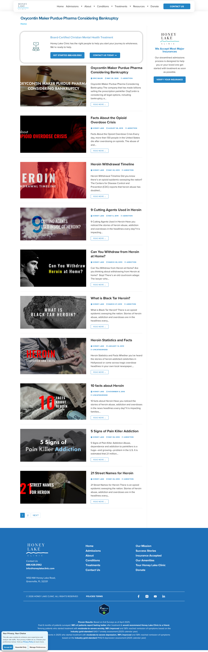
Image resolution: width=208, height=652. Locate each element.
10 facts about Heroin (107, 385)
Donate (155, 6)
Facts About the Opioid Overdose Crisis (108, 120)
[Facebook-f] (138, 596)
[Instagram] (146, 596)
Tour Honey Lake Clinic (151, 565)
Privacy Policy (28, 642)
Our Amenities (145, 560)
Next (36, 515)
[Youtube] (155, 596)
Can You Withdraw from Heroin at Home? (115, 254)
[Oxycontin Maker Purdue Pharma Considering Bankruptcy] (53, 86)
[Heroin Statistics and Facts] (53, 356)
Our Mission (143, 546)
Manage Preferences (38, 647)
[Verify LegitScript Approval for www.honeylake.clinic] (104, 614)
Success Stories (146, 551)
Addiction (128, 78)
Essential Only (20, 647)
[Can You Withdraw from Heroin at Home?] (53, 268)
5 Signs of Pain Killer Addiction (115, 431)
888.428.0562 (34, 565)
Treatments (121, 6)
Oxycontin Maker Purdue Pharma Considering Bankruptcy (116, 70)
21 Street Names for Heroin (112, 473)
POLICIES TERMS (94, 596)
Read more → (99, 104)
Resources (139, 6)
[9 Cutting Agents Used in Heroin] (53, 224)
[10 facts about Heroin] (53, 401)
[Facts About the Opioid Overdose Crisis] (53, 134)
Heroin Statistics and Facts (111, 340)
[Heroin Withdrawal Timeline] (53, 180)
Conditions (103, 6)
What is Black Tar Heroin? (110, 298)
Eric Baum (98, 78)
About (87, 6)
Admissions (72, 6)
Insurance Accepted (149, 555)
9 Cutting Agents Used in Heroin (116, 210)
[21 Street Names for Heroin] (53, 487)
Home (60, 6)
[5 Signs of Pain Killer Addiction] (53, 445)
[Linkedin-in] (163, 596)
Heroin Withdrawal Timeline (112, 164)
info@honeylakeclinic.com (40, 568)
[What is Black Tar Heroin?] (53, 312)
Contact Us (177, 6)
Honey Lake (98, 128)
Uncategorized (100, 349)
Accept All (8, 647)
